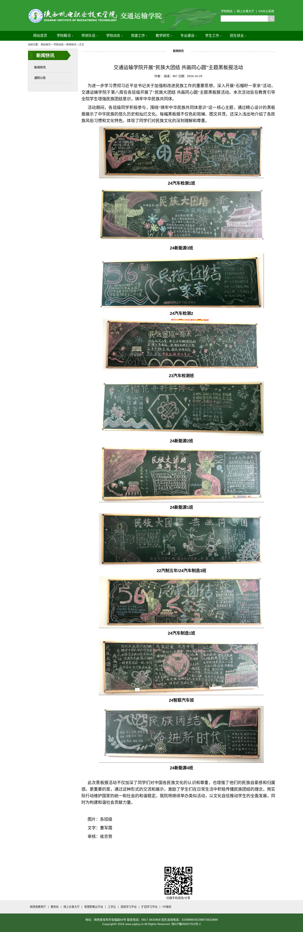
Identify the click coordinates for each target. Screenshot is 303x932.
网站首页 (40, 36)
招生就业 (237, 36)
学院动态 (113, 36)
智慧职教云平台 (93, 906)
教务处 (55, 906)
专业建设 (187, 36)
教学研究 (163, 36)
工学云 (112, 906)
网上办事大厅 (71, 906)
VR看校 (166, 906)
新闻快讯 (40, 67)
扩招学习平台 (149, 906)
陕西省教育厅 (38, 906)
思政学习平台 (129, 906)
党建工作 (138, 36)
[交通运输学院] (100, 10)
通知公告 (40, 77)
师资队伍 (88, 36)
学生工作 (212, 36)
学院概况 (64, 36)
